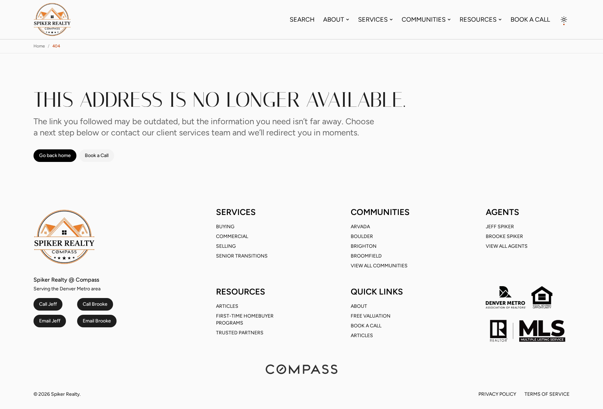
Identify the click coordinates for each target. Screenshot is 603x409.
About (333, 19)
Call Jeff (48, 304)
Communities (424, 19)
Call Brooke (95, 304)
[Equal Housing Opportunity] (541, 297)
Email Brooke (97, 321)
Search (302, 19)
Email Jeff (49, 321)
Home (39, 46)
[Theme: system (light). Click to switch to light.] (564, 19)
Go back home (55, 155)
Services (373, 19)
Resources (478, 19)
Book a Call (530, 19)
